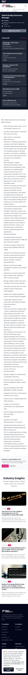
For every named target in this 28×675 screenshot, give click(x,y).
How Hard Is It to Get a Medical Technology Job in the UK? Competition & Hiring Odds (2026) (12, 513)
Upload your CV (5, 637)
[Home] (2, 10)
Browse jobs (5, 627)
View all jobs (23, 38)
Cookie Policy (6, 665)
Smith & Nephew (8, 91)
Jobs (8, 10)
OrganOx (6, 56)
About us (4, 646)
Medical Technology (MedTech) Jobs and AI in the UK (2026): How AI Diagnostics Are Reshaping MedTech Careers (13, 586)
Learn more (13, 466)
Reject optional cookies (19, 669)
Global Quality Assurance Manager (19, 10)
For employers (18, 629)
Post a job (5, 466)
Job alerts (4, 634)
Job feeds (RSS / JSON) (7, 640)
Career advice (5, 632)
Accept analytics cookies (9, 669)
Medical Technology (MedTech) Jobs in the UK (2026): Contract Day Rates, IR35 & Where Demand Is (14, 549)
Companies (4, 629)
